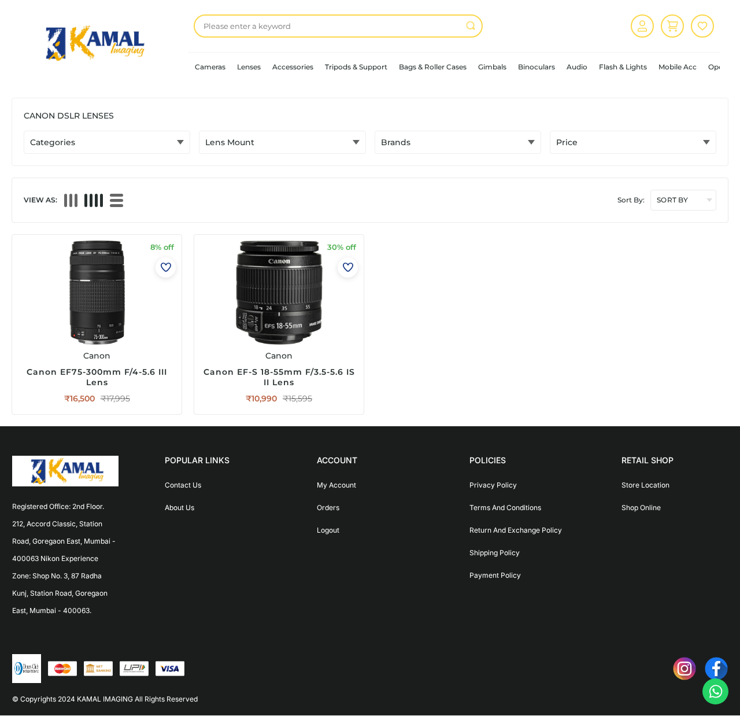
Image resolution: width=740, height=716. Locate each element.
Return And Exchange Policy (515, 530)
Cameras (210, 66)
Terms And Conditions (505, 507)
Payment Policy (495, 575)
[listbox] (338, 26)
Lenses (249, 66)
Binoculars (536, 66)
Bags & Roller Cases (433, 66)
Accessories (292, 66)
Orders (328, 507)
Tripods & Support (356, 66)
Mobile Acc (677, 66)
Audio (577, 66)
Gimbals (492, 66)
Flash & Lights (623, 66)
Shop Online (641, 507)
